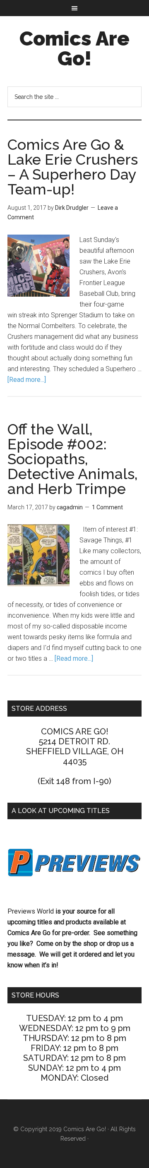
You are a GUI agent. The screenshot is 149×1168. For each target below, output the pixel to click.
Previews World (30, 911)
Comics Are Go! (74, 48)
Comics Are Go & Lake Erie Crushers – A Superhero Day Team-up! (72, 167)
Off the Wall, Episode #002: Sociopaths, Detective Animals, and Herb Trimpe (72, 458)
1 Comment (107, 507)
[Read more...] (26, 380)
